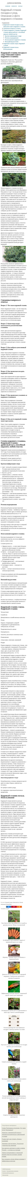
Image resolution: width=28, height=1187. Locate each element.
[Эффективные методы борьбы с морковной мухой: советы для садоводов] (14, 991)
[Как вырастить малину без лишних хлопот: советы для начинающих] (14, 1077)
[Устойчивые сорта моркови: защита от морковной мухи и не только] (14, 938)
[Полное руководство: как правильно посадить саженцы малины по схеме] (14, 1026)
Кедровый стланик (8, 902)
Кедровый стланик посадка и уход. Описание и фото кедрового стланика (14, 25)
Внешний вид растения (11, 42)
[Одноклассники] (19, 907)
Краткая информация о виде (13, 36)
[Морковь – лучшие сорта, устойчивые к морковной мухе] (14, 955)
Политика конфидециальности (8, 1172)
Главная (7, 6)
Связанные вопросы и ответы (12, 28)
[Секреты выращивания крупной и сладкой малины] (14, 1060)
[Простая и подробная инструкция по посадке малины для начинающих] (14, 1043)
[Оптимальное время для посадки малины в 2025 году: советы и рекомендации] (14, 1009)
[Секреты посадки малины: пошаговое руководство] (14, 1113)
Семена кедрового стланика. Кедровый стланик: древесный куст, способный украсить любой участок (14, 32)
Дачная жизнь (14, 3)
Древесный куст (16, 902)
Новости (14, 6)
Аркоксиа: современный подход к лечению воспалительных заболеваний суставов (13, 1134)
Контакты (4, 1171)
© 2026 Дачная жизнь (6, 1169)
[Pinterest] (14, 907)
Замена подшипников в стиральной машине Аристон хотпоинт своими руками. (12, 1154)
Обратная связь (5, 1175)
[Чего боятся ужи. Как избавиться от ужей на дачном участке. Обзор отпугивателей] (14, 921)
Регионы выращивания (11, 38)
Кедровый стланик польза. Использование (11, 48)
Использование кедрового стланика (15, 40)
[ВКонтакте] (8, 907)
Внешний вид (9, 904)
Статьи (20, 6)
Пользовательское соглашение (12, 1171)
